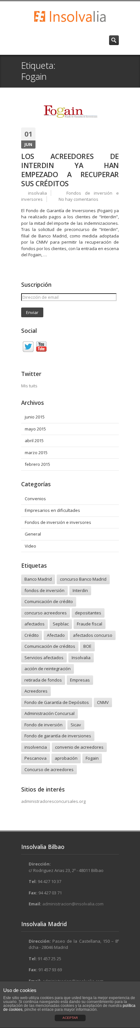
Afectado (56, 635)
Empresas (80, 680)
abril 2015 (34, 440)
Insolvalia (81, 657)
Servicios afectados (43, 657)
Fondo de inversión (43, 725)
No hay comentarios (78, 199)
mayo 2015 (35, 429)
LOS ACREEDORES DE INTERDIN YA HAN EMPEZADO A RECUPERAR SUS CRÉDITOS (70, 169)
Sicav (76, 725)
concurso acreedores (45, 613)
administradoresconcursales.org (53, 801)
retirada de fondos (43, 680)
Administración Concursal (49, 713)
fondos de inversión (44, 590)
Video (30, 546)
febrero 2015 (37, 464)
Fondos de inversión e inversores (58, 522)
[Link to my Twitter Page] (28, 347)
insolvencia (35, 747)
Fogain (92, 758)
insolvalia (37, 193)
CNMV (103, 702)
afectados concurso (92, 635)
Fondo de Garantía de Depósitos (56, 702)
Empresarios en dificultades (52, 510)
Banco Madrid (38, 579)
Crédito (31, 635)
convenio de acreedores (79, 747)
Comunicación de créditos (49, 646)
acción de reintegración (47, 668)
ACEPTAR (70, 1018)
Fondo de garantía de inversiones (57, 736)
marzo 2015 (36, 452)
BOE (87, 646)
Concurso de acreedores (49, 769)
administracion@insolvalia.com (73, 904)
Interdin (80, 590)
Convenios (35, 499)
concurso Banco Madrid (83, 579)
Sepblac (61, 624)
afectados (34, 624)
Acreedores (36, 691)
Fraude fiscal (89, 624)
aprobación (66, 758)
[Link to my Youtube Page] (41, 347)
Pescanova (35, 758)
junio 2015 (35, 417)
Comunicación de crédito (48, 601)
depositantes (88, 613)
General (33, 534)
